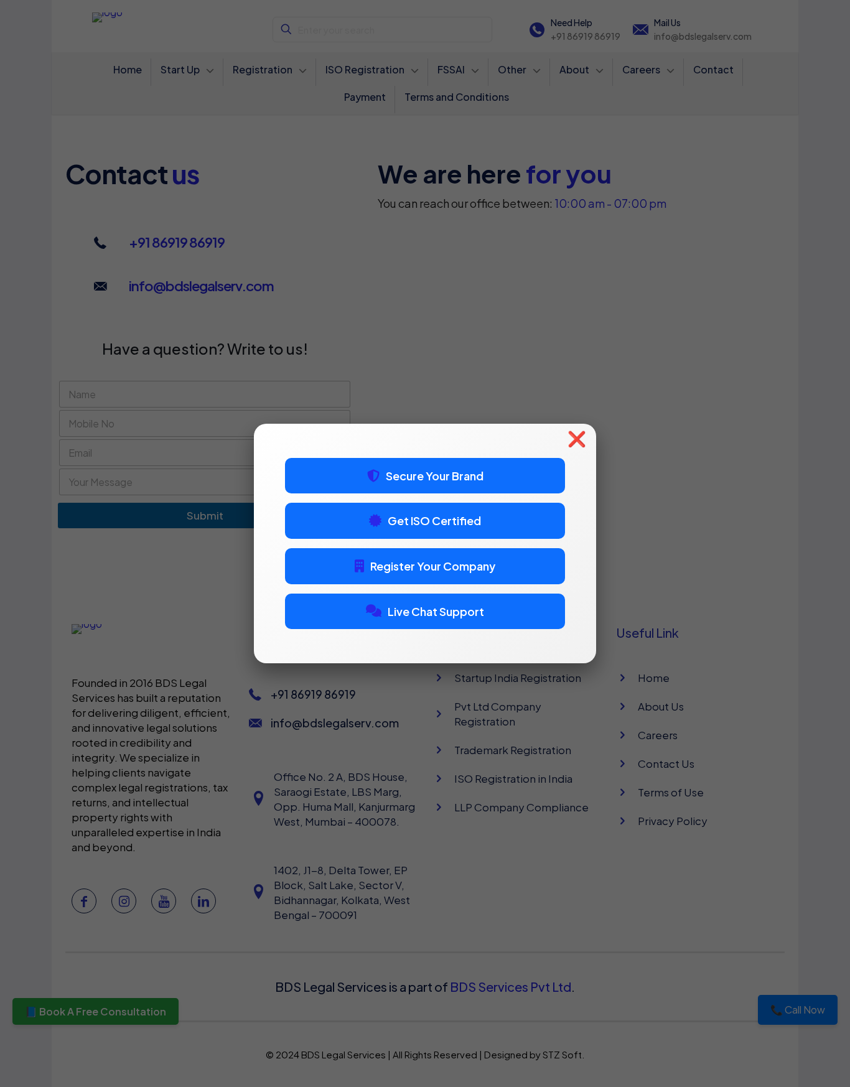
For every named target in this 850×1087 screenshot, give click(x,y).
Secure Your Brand (434, 476)
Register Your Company (432, 566)
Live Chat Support (436, 611)
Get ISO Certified (434, 520)
